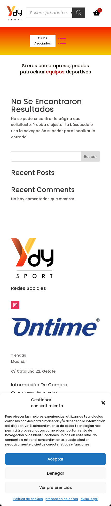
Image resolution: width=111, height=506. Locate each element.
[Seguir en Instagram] (15, 305)
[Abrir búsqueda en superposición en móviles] (55, 12)
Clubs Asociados (42, 41)
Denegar (55, 473)
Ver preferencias (55, 487)
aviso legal (89, 499)
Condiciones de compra (34, 392)
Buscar (90, 156)
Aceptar (55, 459)
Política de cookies (28, 499)
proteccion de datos (61, 499)
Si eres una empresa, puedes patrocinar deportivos (55, 68)
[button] (103, 402)
